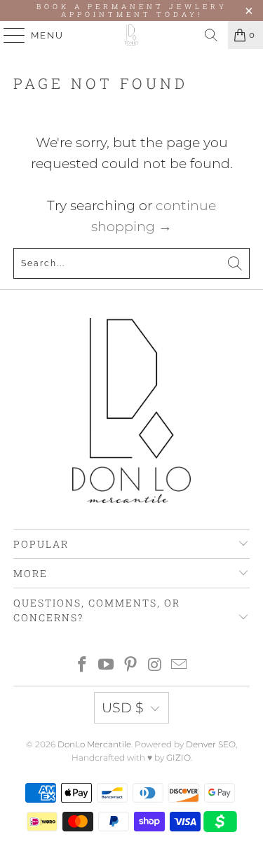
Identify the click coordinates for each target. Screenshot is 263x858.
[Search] (211, 35)
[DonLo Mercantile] (132, 35)
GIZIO (178, 757)
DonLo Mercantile (94, 744)
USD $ (123, 708)
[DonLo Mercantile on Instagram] (155, 666)
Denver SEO (211, 744)
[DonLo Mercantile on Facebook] (82, 666)
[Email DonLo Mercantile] (179, 666)
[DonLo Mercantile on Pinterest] (131, 666)
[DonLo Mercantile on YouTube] (106, 666)
